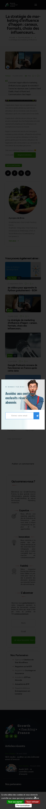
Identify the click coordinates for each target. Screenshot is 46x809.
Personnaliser (23, 805)
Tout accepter (15, 801)
